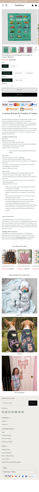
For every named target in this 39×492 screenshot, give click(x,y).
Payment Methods (6, 453)
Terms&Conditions (7, 435)
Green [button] (5, 66)
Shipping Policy (6, 449)
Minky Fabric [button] (7, 80)
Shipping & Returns (21, 237)
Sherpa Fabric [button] (19, 80)
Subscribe (32, 403)
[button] (3, 5)
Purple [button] (13, 66)
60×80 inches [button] (29, 73)
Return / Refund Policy (8, 456)
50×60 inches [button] (18, 73)
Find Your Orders (6, 438)
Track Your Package (7, 442)
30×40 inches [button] (7, 73)
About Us (4, 421)
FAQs (3, 432)
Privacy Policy (5, 459)
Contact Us (4, 424)
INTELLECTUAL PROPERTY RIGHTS (11, 462)
